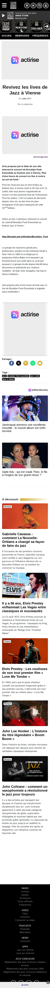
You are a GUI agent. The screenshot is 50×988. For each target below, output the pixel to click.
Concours (25, 941)
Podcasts (25, 929)
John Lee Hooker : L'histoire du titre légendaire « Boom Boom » (24, 735)
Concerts (25, 916)
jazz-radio (35, 376)
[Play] (4, 15)
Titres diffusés (25, 901)
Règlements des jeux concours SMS (25, 968)
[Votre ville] (27, 5)
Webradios (22, 36)
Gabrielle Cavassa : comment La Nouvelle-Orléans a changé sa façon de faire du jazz (23, 539)
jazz (4, 376)
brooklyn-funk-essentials (18, 376)
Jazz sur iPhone (25, 949)
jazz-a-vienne (8, 379)
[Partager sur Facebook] (11, 364)
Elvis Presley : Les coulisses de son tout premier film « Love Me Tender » (24, 672)
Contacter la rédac (25, 920)
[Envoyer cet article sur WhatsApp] (32, 364)
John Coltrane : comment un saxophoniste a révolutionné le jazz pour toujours (25, 790)
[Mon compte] (46, 5)
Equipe (25, 894)
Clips (25, 913)
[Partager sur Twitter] (18, 364)
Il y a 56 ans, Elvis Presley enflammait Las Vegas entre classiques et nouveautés (24, 607)
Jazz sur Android (25, 953)
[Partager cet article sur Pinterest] (25, 364)
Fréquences (40, 36)
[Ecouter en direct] (33, 5)
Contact (25, 891)
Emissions (25, 898)
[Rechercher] (39, 5)
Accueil (7, 36)
